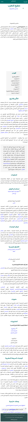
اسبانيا (26, 108)
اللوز (12, 307)
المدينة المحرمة (6, 163)
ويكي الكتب (4, 409)
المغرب (11, 29)
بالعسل (18, 309)
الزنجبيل (20, 216)
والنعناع (25, 223)
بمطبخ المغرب (12, 409)
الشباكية (25, 313)
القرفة (19, 214)
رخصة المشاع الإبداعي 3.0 (10, 417)
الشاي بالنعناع (24, 241)
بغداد (18, 116)
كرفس (13, 221)
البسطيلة (25, 289)
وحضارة (8, 159)
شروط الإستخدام (14, 415)
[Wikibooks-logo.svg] (24, 409)
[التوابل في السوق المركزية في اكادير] (14, 195)
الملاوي (21, 291)
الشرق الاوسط (10, 120)
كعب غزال (16, 305)
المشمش (18, 128)
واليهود (20, 110)
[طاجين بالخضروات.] (14, 15)
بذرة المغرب (24, 412)
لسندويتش (3, 368)
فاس (9, 259)
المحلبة (15, 382)
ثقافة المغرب (10, 412)
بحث (2, 1)
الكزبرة (2, 219)
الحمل (2, 275)
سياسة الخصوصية (21, 415)
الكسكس (3, 268)
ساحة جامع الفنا (6, 364)
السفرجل (4, 126)
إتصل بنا (5, 415)
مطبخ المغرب (17, 412)
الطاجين (11, 235)
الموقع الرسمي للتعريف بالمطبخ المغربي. (15, 405)
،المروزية (21, 289)
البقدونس (20, 221)
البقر (9, 275)
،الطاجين (17, 289)
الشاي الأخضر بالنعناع (10, 346)
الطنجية (12, 289)
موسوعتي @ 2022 (14, 419)
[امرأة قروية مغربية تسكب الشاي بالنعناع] (14, 333)
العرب (23, 110)
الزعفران (2, 221)
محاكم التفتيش (4, 132)
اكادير (14, 203)
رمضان (2, 230)
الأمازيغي (21, 104)
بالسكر (5, 307)
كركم (2, 214)
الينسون (19, 219)
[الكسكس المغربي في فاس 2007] (14, 253)
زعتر (16, 221)
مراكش (25, 366)
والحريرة (13, 291)
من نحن (8, 415)
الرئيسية (25, 2)
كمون (11, 214)
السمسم (6, 311)
